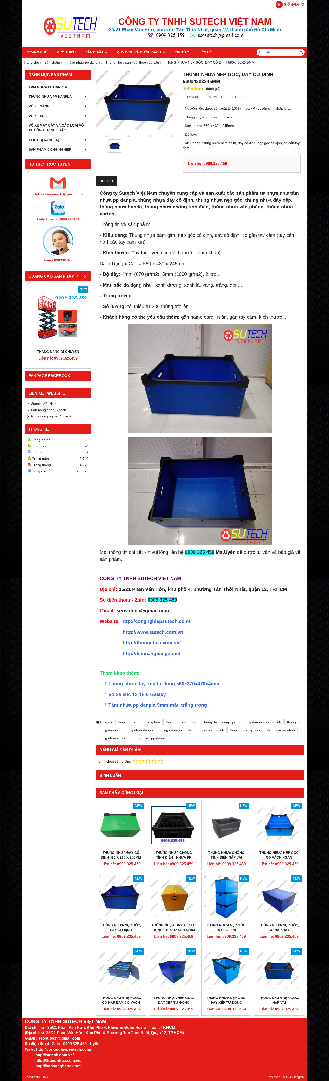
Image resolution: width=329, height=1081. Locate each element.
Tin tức (182, 52)
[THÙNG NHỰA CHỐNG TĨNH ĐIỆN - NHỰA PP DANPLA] (173, 825)
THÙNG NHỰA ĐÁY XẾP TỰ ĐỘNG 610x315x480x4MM (173, 927)
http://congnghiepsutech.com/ (155, 621)
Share (193, 97)
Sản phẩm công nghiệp (50, 149)
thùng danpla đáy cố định (262, 722)
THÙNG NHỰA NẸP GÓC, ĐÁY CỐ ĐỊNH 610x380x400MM (226, 930)
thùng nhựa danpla (139, 730)
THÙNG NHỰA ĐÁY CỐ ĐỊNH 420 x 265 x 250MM (121, 855)
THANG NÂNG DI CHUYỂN (58, 352)
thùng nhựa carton (113, 738)
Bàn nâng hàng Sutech (48, 410)
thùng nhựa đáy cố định (206, 730)
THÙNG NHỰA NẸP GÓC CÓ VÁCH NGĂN (279, 855)
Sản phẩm (94, 52)
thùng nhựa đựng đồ (181, 722)
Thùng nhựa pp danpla (50, 96)
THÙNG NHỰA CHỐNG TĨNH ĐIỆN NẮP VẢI (226, 855)
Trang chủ (37, 52)
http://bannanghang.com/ (151, 653)
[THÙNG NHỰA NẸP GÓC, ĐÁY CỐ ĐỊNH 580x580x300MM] (121, 897)
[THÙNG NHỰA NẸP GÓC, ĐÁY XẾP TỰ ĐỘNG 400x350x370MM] (226, 970)
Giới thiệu (66, 52)
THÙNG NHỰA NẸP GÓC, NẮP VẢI (279, 1000)
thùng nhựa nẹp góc (245, 730)
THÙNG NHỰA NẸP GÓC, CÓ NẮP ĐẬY (279, 927)
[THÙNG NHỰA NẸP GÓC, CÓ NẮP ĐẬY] (279, 897)
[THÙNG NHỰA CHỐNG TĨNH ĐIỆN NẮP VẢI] (226, 825)
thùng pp (294, 722)
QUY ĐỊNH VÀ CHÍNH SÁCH (139, 52)
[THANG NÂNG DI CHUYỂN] (57, 316)
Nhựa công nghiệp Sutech (51, 416)
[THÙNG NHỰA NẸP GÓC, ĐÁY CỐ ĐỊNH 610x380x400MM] (226, 897)
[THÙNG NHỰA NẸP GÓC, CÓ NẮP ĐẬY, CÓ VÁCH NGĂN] (121, 970)
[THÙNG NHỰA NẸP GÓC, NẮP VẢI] (279, 970)
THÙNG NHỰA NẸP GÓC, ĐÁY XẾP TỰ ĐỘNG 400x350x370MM (226, 1002)
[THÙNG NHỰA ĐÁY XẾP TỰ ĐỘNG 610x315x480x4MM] (173, 897)
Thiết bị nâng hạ (44, 140)
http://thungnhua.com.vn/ (152, 642)
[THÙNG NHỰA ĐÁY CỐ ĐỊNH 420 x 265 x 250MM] (121, 825)
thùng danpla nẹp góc (220, 722)
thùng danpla (108, 730)
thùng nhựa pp (170, 730)
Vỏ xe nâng (39, 106)
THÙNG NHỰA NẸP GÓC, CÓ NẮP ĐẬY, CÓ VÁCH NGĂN (121, 1002)
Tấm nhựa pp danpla (48, 87)
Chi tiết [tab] (106, 181)
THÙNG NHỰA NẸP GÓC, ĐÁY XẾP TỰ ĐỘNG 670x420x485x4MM (174, 1002)
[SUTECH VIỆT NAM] (164, 46)
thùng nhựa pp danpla (149, 738)
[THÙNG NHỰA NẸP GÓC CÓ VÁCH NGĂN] (279, 825)
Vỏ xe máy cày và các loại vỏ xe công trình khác (56, 127)
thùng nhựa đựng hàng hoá (139, 722)
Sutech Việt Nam (44, 404)
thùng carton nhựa (281, 730)
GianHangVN (295, 1077)
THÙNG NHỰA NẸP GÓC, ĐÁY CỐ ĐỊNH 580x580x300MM (121, 930)
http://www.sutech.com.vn (153, 632)
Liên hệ (205, 52)
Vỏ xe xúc (38, 116)
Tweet (217, 97)
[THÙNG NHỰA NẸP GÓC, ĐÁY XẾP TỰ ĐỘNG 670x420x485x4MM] (173, 970)
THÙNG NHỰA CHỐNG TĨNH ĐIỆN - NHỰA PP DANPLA (174, 857)
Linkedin (241, 97)
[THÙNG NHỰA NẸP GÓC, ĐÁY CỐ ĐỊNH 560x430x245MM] (137, 103)
